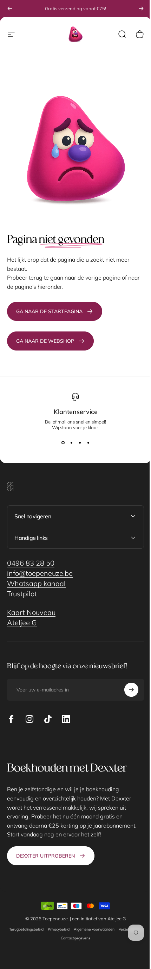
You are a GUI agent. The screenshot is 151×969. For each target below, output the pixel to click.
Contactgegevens (86, 933)
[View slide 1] (63, 443)
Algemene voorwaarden (105, 924)
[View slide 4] (88, 443)
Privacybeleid (70, 924)
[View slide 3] (80, 443)
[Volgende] (141, 8)
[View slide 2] (71, 443)
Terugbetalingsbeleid (37, 924)
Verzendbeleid (56, 933)
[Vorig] (10, 8)
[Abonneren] (126, 684)
